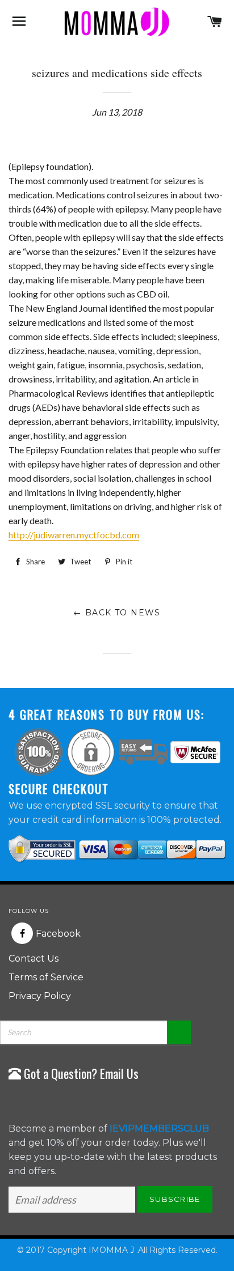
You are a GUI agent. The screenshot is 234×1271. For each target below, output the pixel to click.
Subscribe (174, 1199)
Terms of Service (46, 977)
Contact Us (33, 958)
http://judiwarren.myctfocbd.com (74, 534)
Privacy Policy (40, 996)
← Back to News (117, 612)
